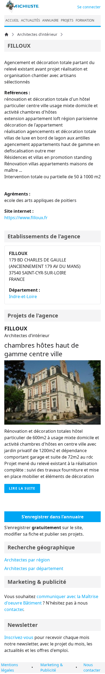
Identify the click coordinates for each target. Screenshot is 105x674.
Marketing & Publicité (51, 667)
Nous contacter (91, 667)
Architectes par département (33, 568)
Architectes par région (27, 560)
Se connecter (89, 6)
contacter (13, 609)
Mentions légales (9, 667)
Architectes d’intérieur (37, 34)
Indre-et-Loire (23, 296)
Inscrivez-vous (18, 637)
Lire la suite (22, 488)
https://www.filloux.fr (26, 218)
